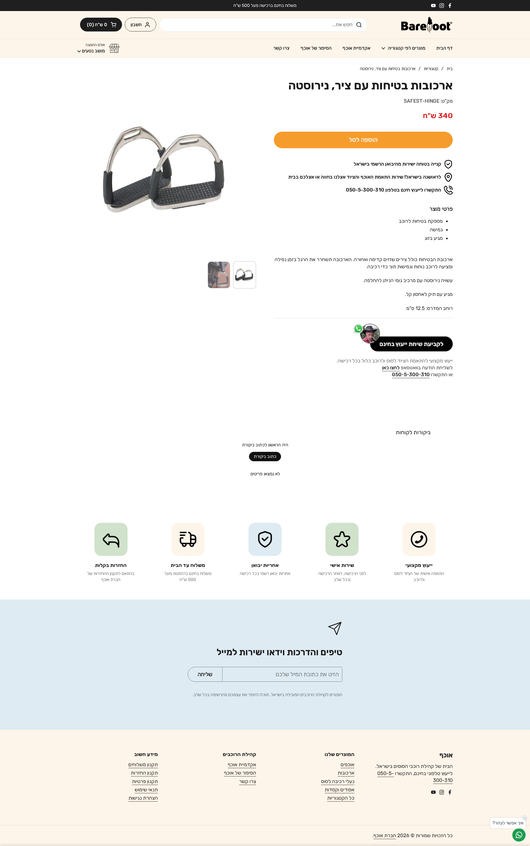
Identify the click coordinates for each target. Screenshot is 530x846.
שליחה (360, 24)
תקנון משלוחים (143, 765)
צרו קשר (247, 781)
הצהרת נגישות (143, 798)
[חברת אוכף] (427, 25)
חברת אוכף (384, 835)
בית (450, 68)
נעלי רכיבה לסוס (337, 781)
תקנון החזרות (144, 773)
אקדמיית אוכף (242, 765)
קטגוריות (431, 68)
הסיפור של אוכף (240, 773)
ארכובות (346, 773)
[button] (101, 24)
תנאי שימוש (146, 790)
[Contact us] (519, 835)
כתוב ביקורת (265, 456)
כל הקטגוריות (340, 798)
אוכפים (347, 765)
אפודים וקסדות (339, 790)
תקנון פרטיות (145, 781)
